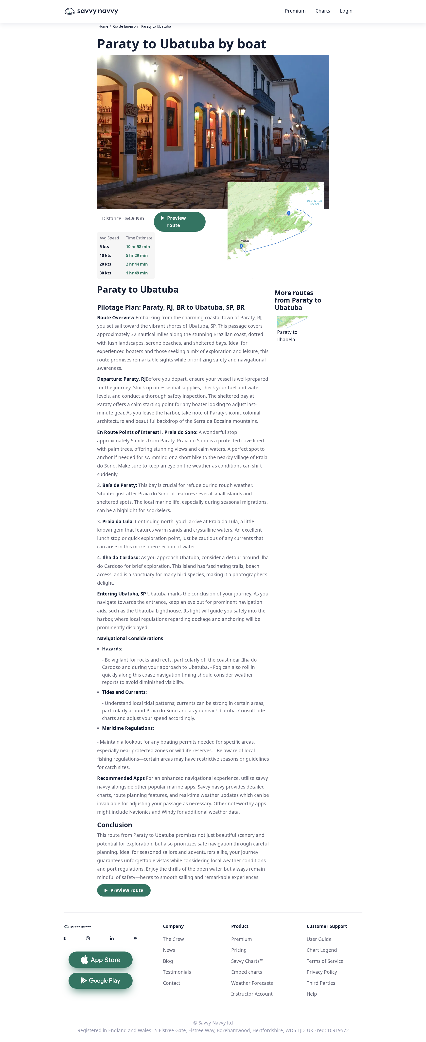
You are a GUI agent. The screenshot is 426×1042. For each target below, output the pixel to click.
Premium (295, 11)
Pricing (239, 950)
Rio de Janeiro (124, 26)
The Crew (173, 939)
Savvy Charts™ (247, 961)
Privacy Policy (322, 972)
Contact (171, 983)
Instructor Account (252, 994)
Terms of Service (325, 961)
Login (346, 11)
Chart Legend (322, 950)
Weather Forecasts (252, 983)
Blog (168, 961)
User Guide (319, 939)
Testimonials (177, 972)
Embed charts (246, 972)
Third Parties (321, 983)
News (169, 950)
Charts (323, 11)
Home (103, 26)
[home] (101, 11)
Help (312, 994)
